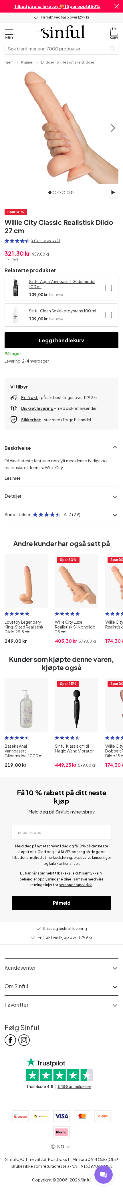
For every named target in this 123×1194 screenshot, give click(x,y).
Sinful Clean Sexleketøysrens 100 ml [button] (62, 310)
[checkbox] (109, 288)
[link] (9, 61)
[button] (116, 6)
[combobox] (56, 48)
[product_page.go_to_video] (112, 192)
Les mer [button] (13, 478)
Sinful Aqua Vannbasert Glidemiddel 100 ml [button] (62, 284)
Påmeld (61, 903)
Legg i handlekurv (61, 340)
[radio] (7, 241)
